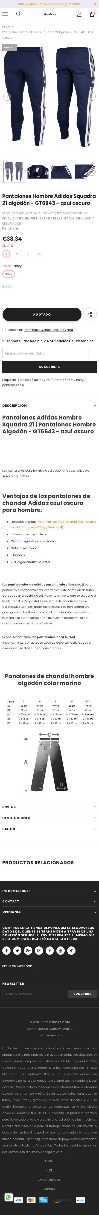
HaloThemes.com (49, 1035)
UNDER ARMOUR (49, 1180)
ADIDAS (50, 1161)
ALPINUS (49, 1189)
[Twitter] (17, 950)
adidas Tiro (68, 1061)
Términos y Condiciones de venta (48, 330)
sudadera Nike (38, 1074)
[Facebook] (6, 950)
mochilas (89, 1119)
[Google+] (28, 950)
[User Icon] (79, 14)
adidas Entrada (14, 1068)
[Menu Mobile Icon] (5, 14)
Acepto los (15, 330)
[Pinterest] (50, 950)
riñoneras (68, 1126)
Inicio (6, 26)
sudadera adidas (77, 1074)
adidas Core (87, 1061)
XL (39, 254)
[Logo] (50, 14)
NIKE (49, 1170)
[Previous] (7, 96)
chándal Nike (70, 1087)
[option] (49, 96)
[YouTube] (60, 950)
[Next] (91, 96)
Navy (8, 274)
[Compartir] (90, 314)
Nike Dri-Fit (38, 1113)
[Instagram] (39, 950)
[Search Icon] (18, 14)
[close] (95, 4)
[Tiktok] (71, 950)
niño (41, 1094)
